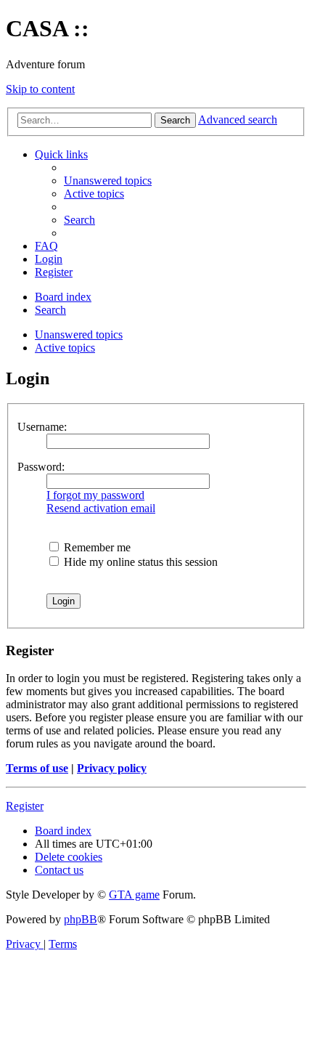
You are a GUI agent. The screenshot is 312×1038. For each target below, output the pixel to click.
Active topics (65, 347)
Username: (42, 427)
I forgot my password (95, 495)
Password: (41, 467)
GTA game (134, 894)
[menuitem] (108, 180)
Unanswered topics (79, 334)
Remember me (96, 547)
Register (25, 806)
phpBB (80, 919)
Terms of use (37, 768)
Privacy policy (112, 768)
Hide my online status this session (139, 562)
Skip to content (40, 89)
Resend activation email (100, 508)
